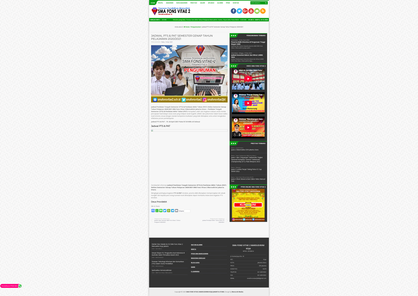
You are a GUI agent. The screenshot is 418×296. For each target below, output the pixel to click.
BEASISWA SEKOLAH (198, 258)
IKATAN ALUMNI (196, 245)
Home (153, 3)
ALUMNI (220, 3)
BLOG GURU (195, 263)
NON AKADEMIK (181, 3)
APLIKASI (211, 3)
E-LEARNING (195, 271)
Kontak (236, 3)
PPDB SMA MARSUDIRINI (199, 254)
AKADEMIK (169, 3)
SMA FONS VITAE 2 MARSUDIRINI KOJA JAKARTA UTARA (205, 292)
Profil (160, 3)
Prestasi (193, 3)
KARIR (193, 267)
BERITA (193, 249)
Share (181, 211)
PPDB (228, 3)
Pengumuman (196, 27)
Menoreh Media (237, 292)
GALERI (202, 3)
